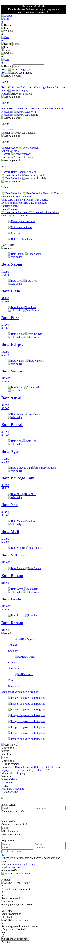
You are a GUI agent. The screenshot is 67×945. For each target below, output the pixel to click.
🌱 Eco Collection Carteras (44, 212)
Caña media (27, 87)
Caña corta (14, 87)
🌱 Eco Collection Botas (36, 193)
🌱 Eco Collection (28, 147)
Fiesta (4, 90)
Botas (4, 69)
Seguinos (33, 691)
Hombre (6, 153)
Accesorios (7, 111)
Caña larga (40, 87)
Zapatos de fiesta (45, 108)
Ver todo (60, 87)
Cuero (14, 147)
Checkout (6, 916)
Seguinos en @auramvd (14, 691)
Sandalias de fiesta (25, 108)
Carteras (5, 132)
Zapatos (22, 171)
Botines (51, 87)
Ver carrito (7, 901)
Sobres (5, 150)
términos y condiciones (22, 864)
